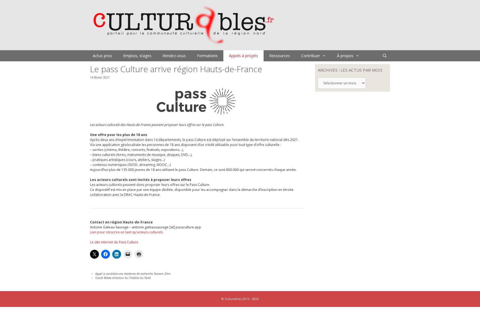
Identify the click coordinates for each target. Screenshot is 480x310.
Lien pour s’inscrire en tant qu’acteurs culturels (126, 232)
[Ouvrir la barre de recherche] (385, 55)
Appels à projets (243, 55)
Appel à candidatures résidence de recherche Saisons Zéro (132, 274)
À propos (345, 55)
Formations (207, 55)
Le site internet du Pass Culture (114, 242)
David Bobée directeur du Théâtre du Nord (123, 278)
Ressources (279, 55)
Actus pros (102, 55)
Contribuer (310, 55)
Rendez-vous (174, 55)
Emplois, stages (137, 55)
